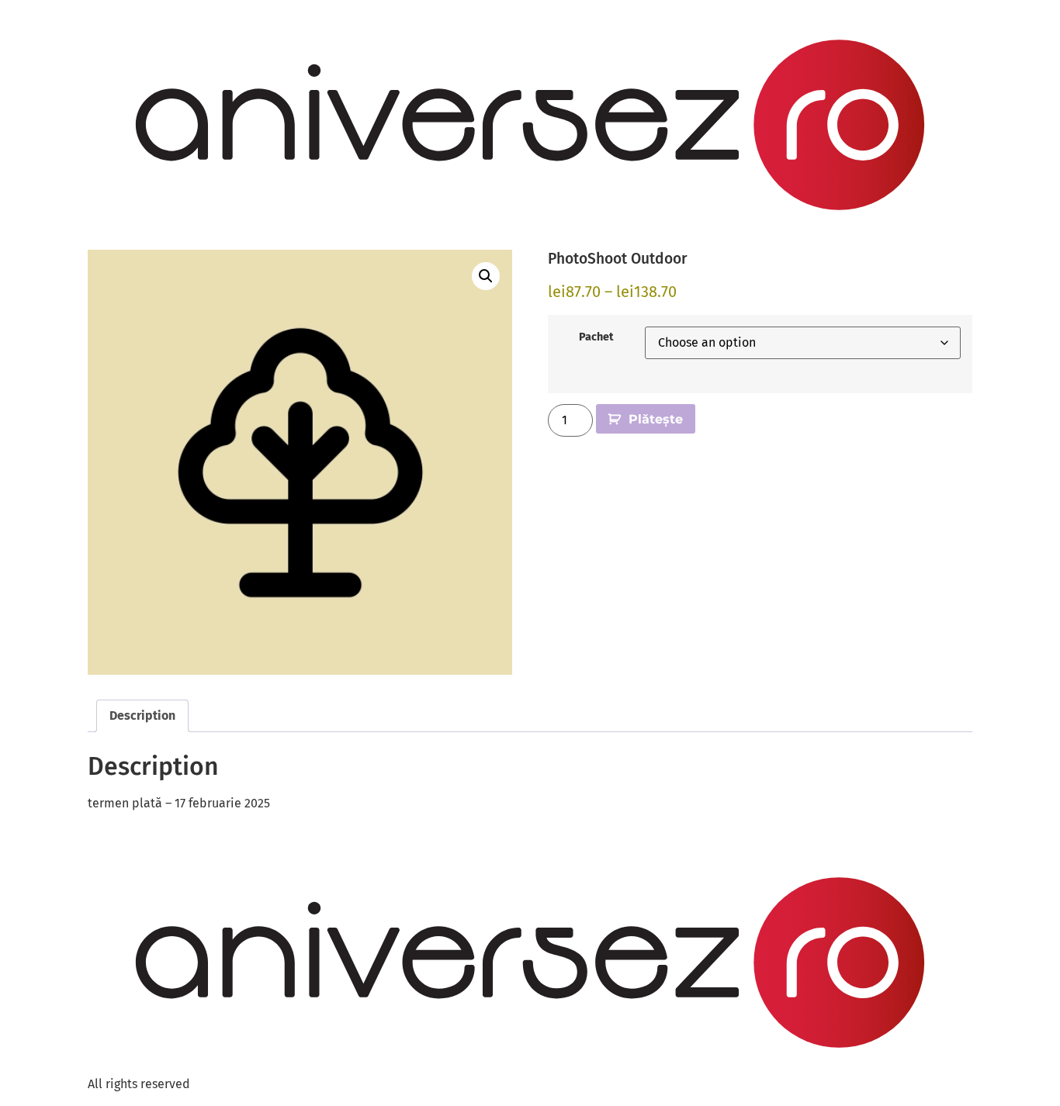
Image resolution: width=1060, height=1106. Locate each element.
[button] (486, 276)
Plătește (656, 419)
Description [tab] (142, 715)
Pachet (596, 337)
